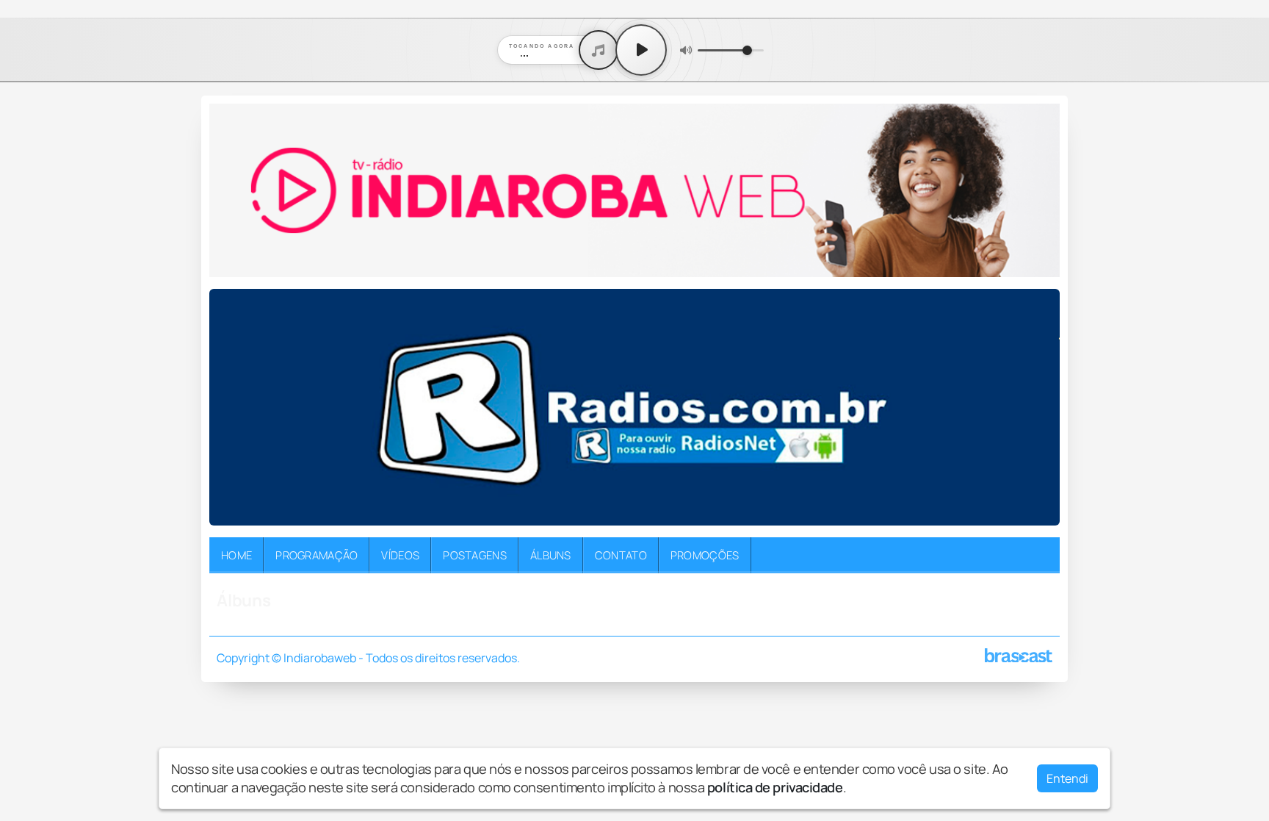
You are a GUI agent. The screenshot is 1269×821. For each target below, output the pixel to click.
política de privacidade (775, 787)
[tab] (601, 514)
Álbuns (550, 555)
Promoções (705, 555)
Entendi (1067, 778)
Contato (621, 555)
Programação (316, 555)
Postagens (475, 555)
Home (236, 555)
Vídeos (400, 555)
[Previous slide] (229, 407)
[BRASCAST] (1018, 655)
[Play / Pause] (641, 50)
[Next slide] (1039, 407)
